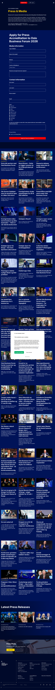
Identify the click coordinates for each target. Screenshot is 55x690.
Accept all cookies (19, 352)
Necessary (27, 356)
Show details (29, 352)
